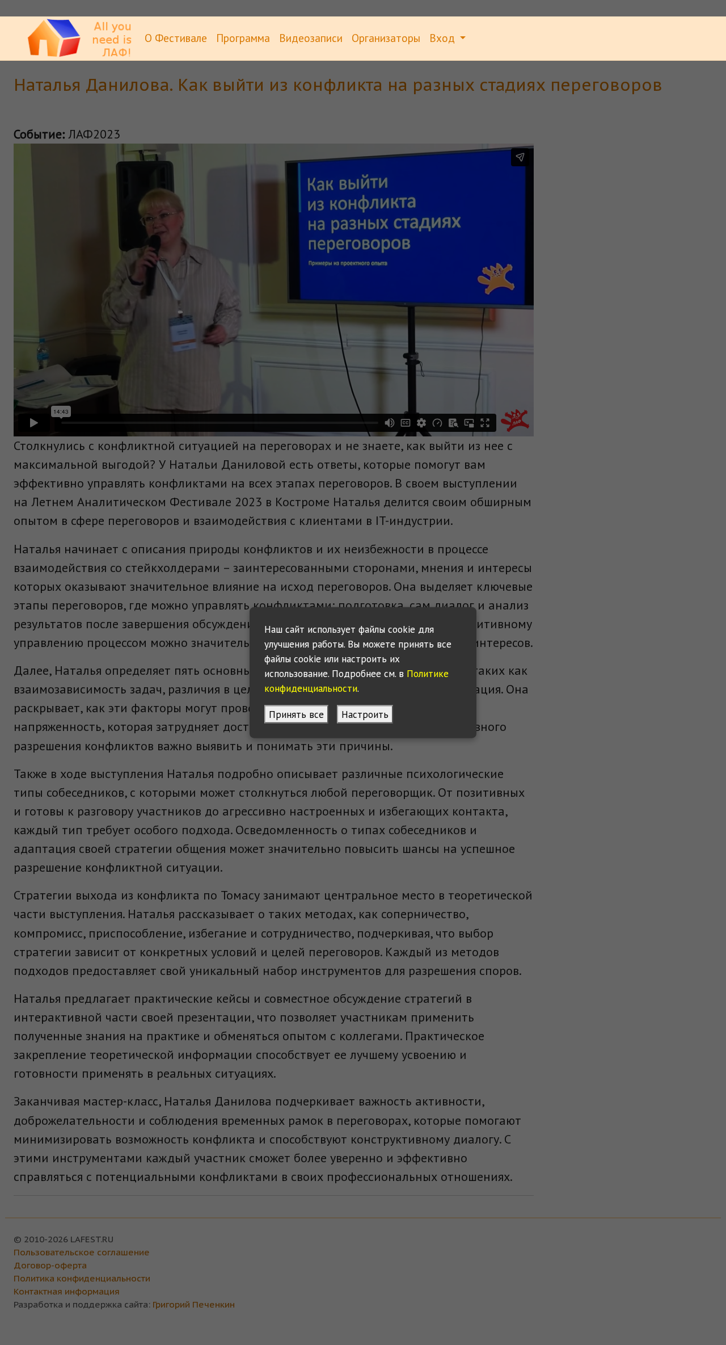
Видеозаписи (311, 38)
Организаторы (386, 38)
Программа (243, 38)
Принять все (296, 713)
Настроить (365, 713)
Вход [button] (443, 38)
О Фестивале (176, 38)
